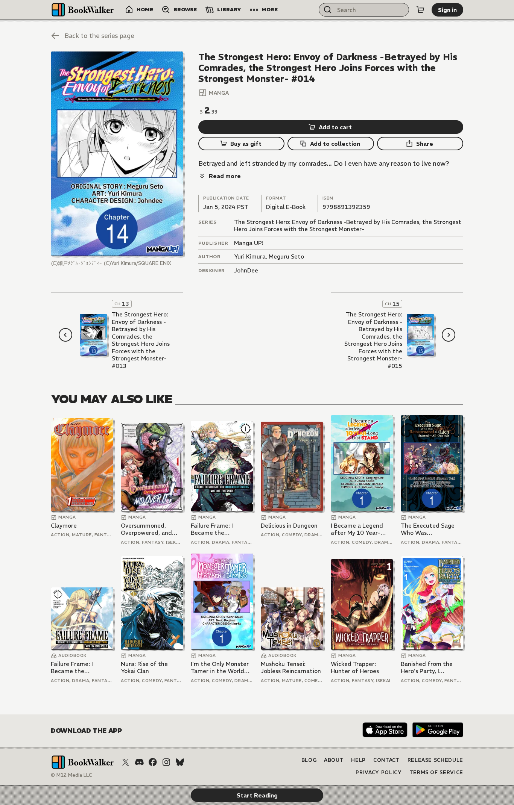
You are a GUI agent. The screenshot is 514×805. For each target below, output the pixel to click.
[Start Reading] (117, 153)
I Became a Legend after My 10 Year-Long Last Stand (357, 529)
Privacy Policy (378, 772)
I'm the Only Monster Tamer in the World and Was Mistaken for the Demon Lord (221, 667)
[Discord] (139, 762)
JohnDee (246, 270)
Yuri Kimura (250, 256)
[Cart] (420, 10)
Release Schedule (435, 760)
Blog (309, 760)
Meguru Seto (286, 256)
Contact (386, 760)
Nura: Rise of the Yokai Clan (144, 667)
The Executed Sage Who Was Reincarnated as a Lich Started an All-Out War (428, 529)
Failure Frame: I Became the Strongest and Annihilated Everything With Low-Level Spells (221, 529)
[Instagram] (166, 762)
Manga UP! (248, 243)
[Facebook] (152, 762)
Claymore (64, 525)
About (334, 760)
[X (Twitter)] (125, 762)
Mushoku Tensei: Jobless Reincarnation (291, 667)
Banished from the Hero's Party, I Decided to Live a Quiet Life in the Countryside (427, 667)
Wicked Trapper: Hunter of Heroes (355, 667)
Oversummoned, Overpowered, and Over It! (146, 529)
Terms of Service (436, 772)
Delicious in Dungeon (289, 525)
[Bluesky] (179, 762)
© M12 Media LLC (71, 775)
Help (358, 760)
